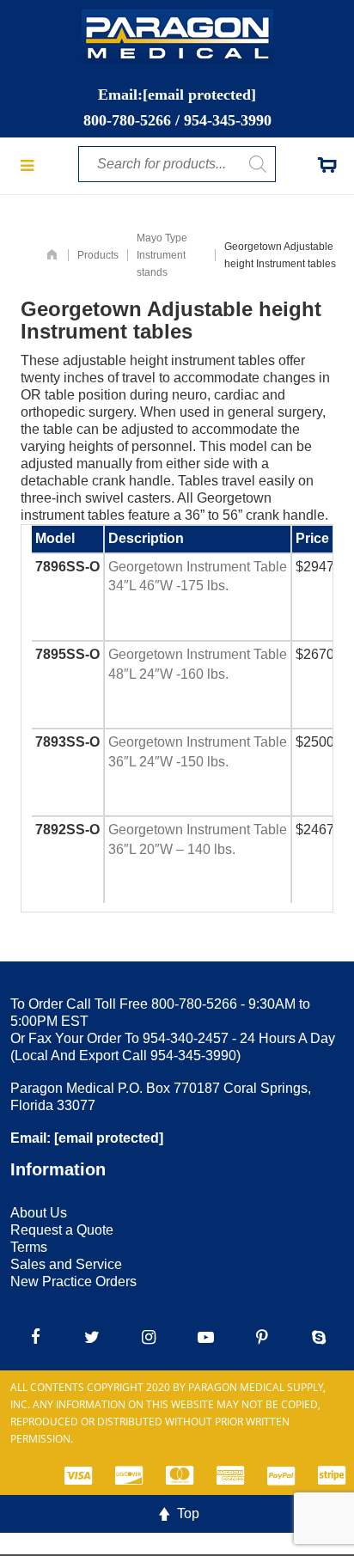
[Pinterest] (262, 1337)
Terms (28, 1247)
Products (98, 255)
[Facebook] (35, 1337)
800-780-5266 (127, 120)
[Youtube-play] (205, 1337)
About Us (38, 1212)
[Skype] (319, 1337)
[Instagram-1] (149, 1337)
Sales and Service (66, 1264)
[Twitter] (92, 1337)
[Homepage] (52, 255)
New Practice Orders (73, 1281)
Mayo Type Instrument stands (162, 255)
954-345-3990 (228, 120)
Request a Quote (61, 1230)
